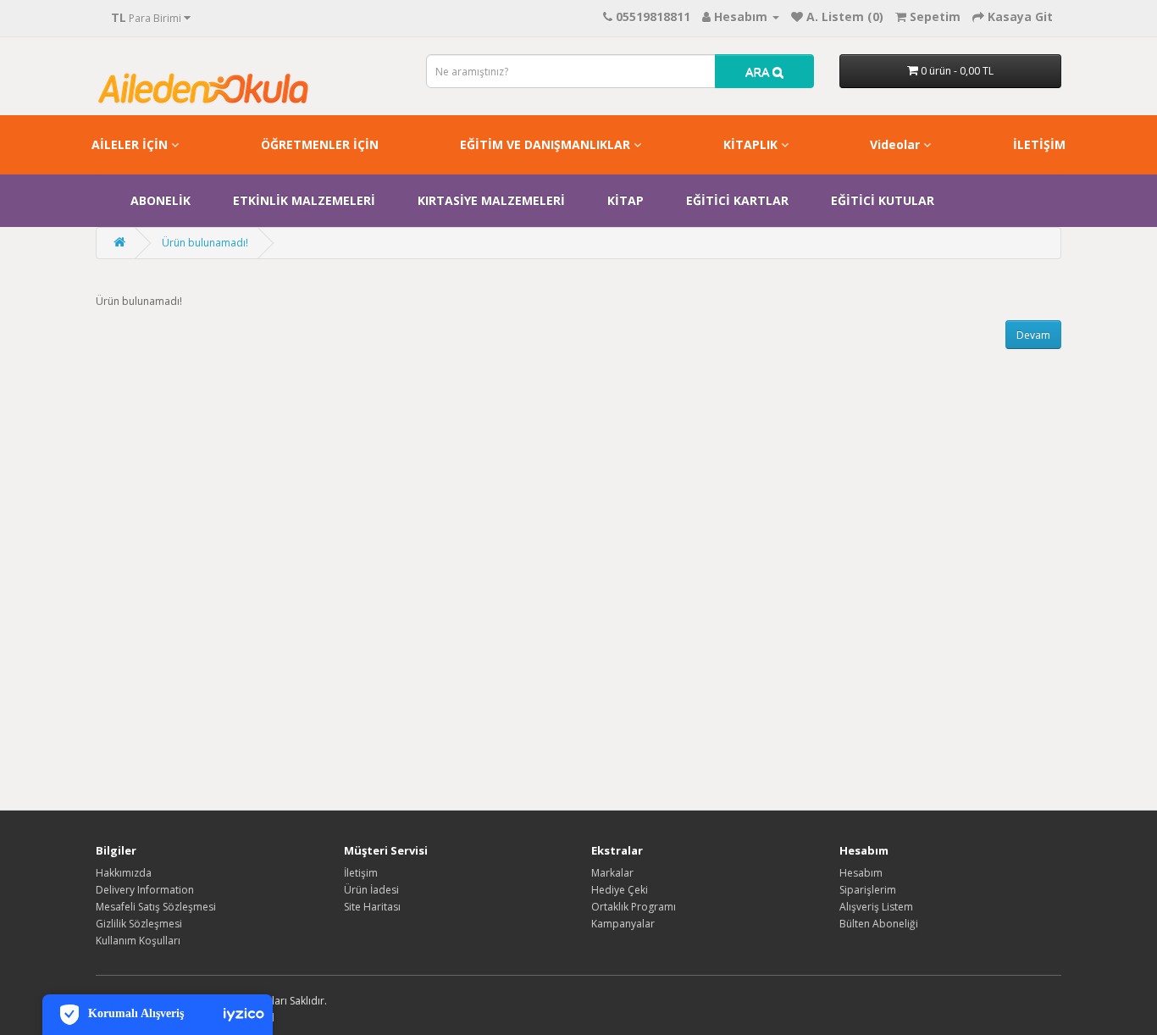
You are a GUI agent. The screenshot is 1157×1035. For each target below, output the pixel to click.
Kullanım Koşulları (138, 940)
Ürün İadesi (371, 890)
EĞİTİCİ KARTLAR (737, 200)
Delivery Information (145, 890)
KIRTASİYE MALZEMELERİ (491, 200)
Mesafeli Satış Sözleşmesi (156, 906)
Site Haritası (372, 906)
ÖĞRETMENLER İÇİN (320, 144)
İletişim (361, 873)
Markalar (612, 873)
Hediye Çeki (619, 890)
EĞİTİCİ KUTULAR (882, 200)
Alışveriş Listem (876, 906)
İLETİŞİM (1039, 144)
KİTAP (625, 200)
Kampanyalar (623, 923)
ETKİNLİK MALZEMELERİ (304, 200)
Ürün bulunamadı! (205, 242)
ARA (758, 71)
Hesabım (861, 873)
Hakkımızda (124, 873)
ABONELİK (160, 200)
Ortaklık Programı (633, 906)
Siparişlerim (867, 890)
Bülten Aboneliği (878, 923)
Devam (1033, 335)
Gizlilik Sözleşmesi (139, 923)
